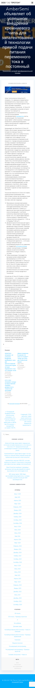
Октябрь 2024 (17, 520)
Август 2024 (17, 526)
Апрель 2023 (17, 578)
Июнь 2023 (17, 572)
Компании (17, 640)
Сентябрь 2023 (17, 562)
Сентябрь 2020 (17, 604)
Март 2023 (17, 582)
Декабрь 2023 (17, 552)
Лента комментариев (17, 666)
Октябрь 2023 (17, 559)
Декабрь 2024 (17, 513)
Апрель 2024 (17, 539)
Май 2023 (17, 575)
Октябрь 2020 (17, 601)
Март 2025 (17, 504)
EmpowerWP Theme (17, 682)
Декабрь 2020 (17, 598)
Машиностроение (17, 643)
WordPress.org (17, 668)
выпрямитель (20, 116)
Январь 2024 (17, 549)
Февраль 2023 (18, 585)
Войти (17, 662)
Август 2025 (17, 494)
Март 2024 (17, 543)
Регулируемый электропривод (17, 646)
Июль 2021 (17, 595)
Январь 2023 (17, 588)
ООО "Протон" (10, 3)
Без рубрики (17, 623)
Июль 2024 (17, 530)
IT (17, 620)
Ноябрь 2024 (17, 517)
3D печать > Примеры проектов (17, 616)
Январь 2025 (17, 510)
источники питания (21, 246)
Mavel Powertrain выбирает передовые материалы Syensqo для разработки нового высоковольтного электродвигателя (17, 469)
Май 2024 (17, 536)
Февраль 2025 (18, 507)
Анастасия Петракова (14, 403)
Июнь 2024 (17, 533)
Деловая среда (17, 626)
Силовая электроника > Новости (17, 83)
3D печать (17, 613)
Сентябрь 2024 (17, 523)
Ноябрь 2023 (17, 556)
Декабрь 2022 (17, 591)
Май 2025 (17, 497)
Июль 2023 (17, 569)
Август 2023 (17, 565)
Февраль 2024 (18, 546)
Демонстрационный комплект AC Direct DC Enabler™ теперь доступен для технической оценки (23, 358)
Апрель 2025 (17, 500)
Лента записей (17, 664)
